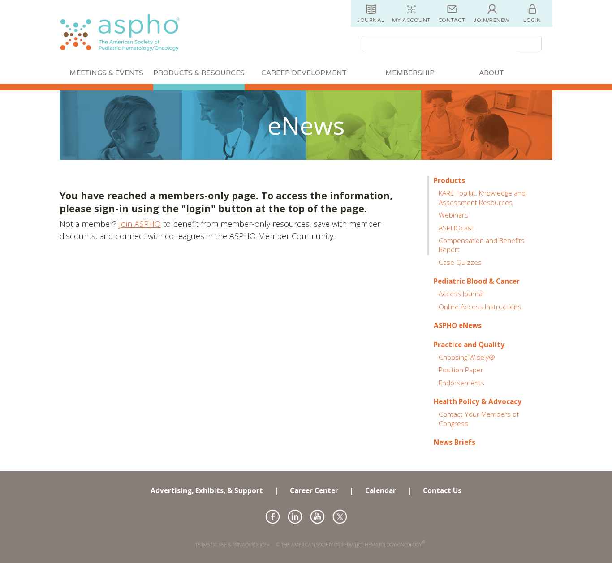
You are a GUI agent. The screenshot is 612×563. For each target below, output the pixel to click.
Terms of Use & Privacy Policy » (232, 544)
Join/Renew (492, 20)
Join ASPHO (140, 223)
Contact (451, 20)
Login (532, 20)
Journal (371, 20)
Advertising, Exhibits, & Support (207, 490)
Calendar (380, 490)
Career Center (314, 490)
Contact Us (442, 490)
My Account (411, 20)
